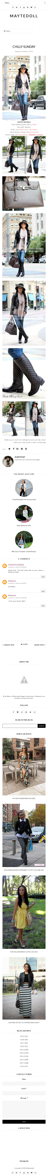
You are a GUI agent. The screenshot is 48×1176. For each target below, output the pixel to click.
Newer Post (9, 645)
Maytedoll (30, 1168)
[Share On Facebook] (13, 449)
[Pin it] (22, 449)
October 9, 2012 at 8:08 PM (17, 583)
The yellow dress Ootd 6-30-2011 (24, 952)
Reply (43, 577)
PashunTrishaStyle (16, 565)
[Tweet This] (9, 449)
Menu (8, 31)
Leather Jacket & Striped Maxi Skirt (24, 1022)
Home (25, 644)
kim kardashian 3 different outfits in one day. (24, 870)
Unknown (12, 581)
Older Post (39, 645)
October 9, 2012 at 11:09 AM (17, 567)
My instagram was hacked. (24, 798)
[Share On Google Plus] (18, 449)
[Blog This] (26, 449)
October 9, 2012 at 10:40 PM (17, 598)
